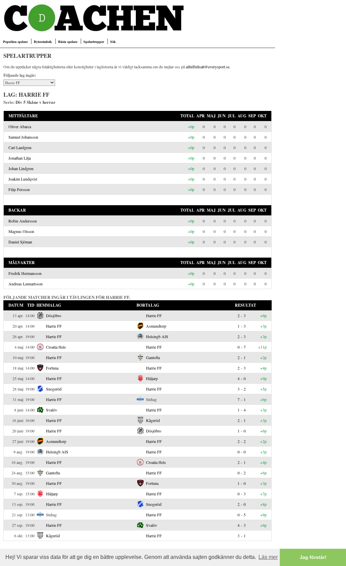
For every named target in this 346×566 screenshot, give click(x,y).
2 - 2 (241, 441)
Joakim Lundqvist (22, 179)
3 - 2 (241, 389)
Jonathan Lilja (19, 158)
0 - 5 (241, 514)
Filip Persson (19, 189)
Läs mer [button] (268, 557)
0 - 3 (241, 493)
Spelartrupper (93, 41)
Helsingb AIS (157, 336)
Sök (113, 41)
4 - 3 (241, 525)
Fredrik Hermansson (25, 273)
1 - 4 (241, 409)
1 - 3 (241, 326)
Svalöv (51, 409)
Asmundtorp (156, 326)
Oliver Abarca (19, 126)
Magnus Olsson (21, 231)
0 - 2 (241, 472)
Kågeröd (153, 420)
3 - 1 (241, 535)
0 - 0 (241, 451)
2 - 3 (241, 315)
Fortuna (52, 368)
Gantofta (153, 357)
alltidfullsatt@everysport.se (207, 66)
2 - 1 (241, 357)
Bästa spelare (67, 41)
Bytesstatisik (43, 41)
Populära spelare (15, 41)
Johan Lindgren (20, 168)
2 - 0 (241, 504)
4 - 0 (241, 378)
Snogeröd (53, 389)
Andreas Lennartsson (25, 283)
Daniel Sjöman (20, 241)
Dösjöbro (53, 315)
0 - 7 (241, 347)
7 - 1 (241, 399)
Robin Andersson (22, 220)
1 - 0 (241, 430)
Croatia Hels (56, 347)
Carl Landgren (19, 147)
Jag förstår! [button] (313, 557)
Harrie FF (154, 315)
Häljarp (152, 378)
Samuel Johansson (23, 137)
